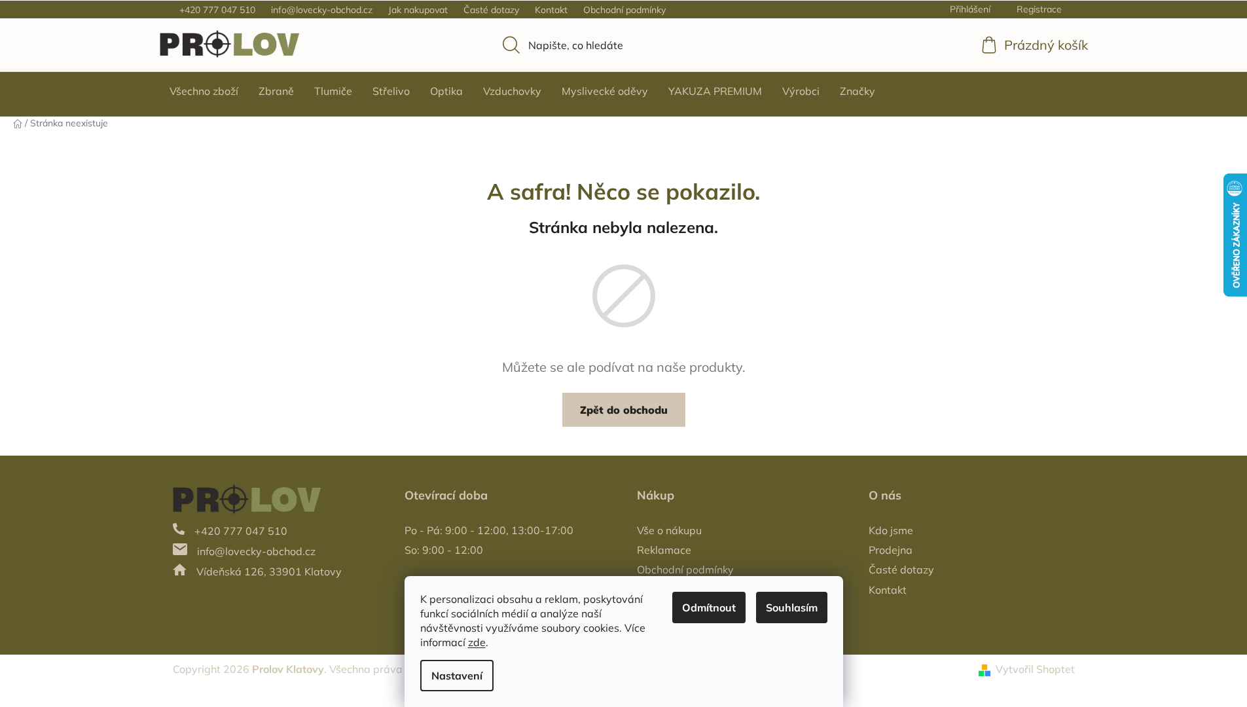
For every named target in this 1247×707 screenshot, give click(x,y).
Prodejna (891, 549)
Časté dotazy (491, 10)
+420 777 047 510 (217, 10)
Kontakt (551, 10)
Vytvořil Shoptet (1035, 669)
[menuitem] (204, 91)
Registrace (1039, 9)
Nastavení (456, 675)
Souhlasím (792, 607)
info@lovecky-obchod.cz (321, 10)
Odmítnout (709, 607)
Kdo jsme (891, 530)
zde (477, 642)
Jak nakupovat (418, 10)
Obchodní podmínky (624, 10)
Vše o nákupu (669, 530)
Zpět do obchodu (624, 409)
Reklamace (664, 549)
